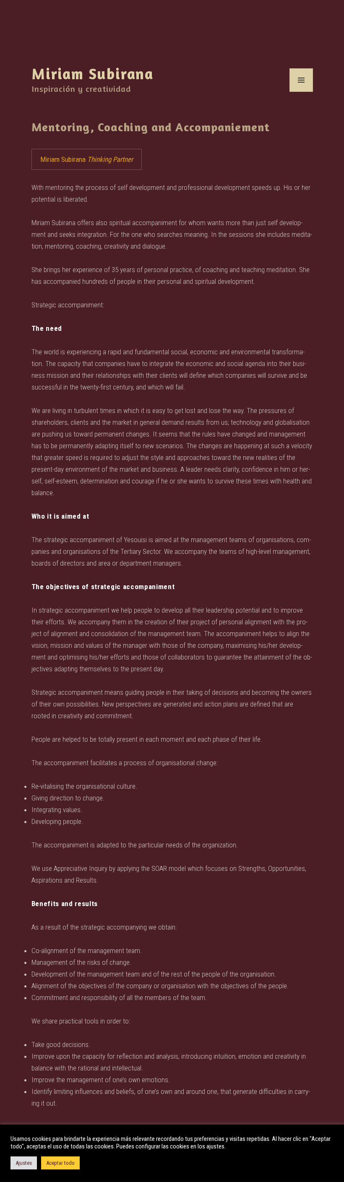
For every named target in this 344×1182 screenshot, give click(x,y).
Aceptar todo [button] (60, 1163)
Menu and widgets (301, 91)
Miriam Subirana (93, 74)
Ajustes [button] (24, 1163)
